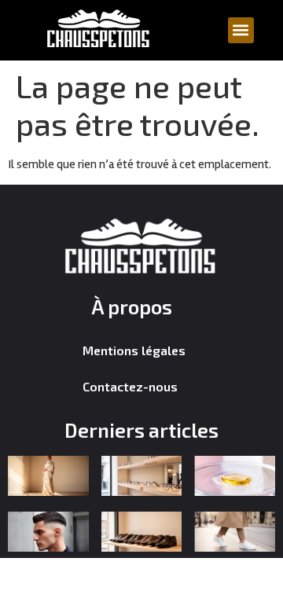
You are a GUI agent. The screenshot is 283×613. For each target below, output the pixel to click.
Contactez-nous (130, 386)
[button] (241, 30)
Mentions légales (134, 350)
